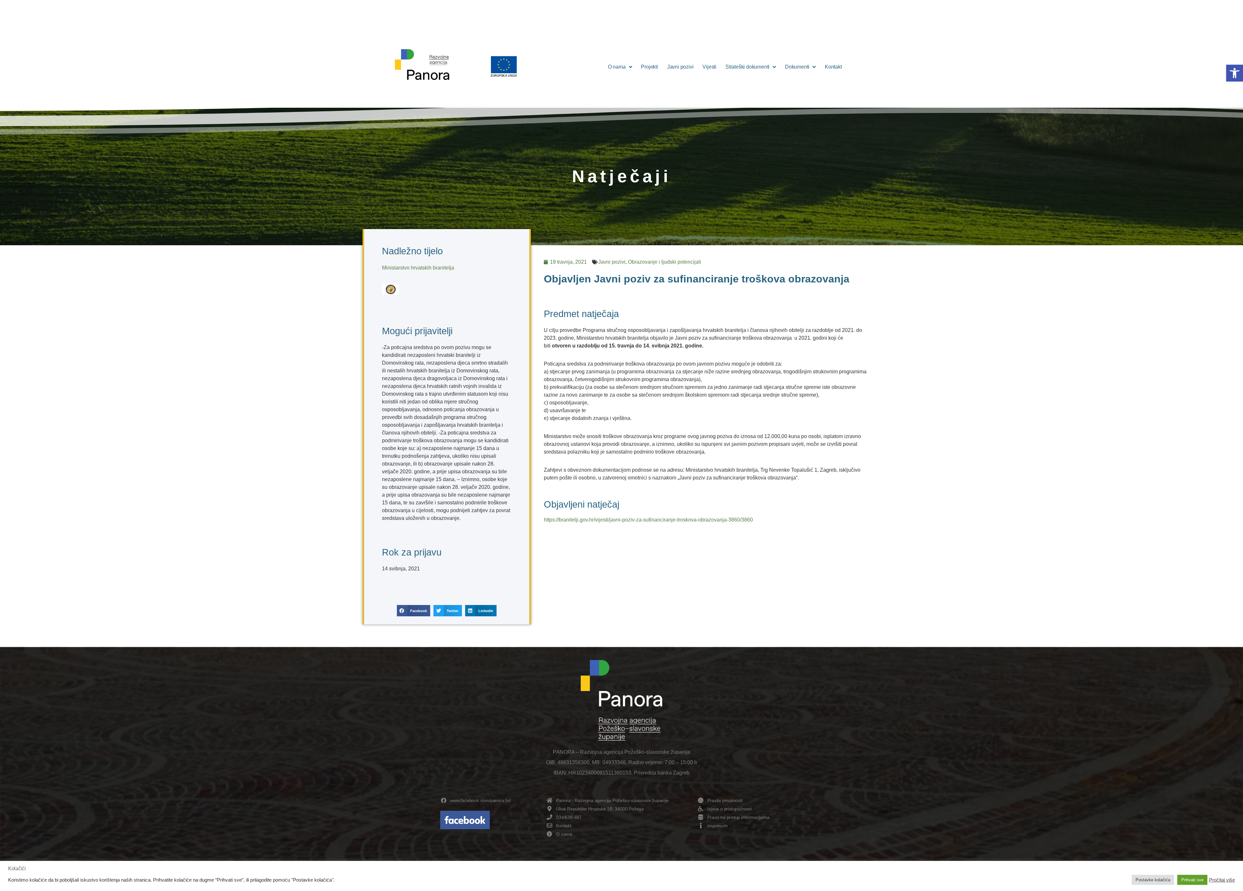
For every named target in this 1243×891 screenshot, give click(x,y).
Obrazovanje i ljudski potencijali (664, 262)
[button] (1234, 73)
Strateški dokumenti (747, 67)
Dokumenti (797, 67)
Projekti (649, 67)
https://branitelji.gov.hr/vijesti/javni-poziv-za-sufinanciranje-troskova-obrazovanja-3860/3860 (648, 519)
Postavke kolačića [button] (1153, 879)
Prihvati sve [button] (1192, 879)
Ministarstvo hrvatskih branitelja (418, 267)
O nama (617, 67)
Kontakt (833, 67)
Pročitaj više (1222, 880)
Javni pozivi (680, 67)
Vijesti (709, 67)
